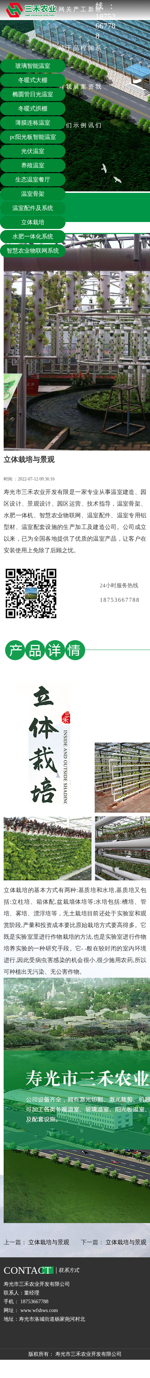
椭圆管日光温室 (32, 94)
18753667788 (123, 600)
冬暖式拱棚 (32, 108)
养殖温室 (32, 165)
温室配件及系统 (32, 208)
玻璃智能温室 (32, 66)
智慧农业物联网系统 (33, 251)
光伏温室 (32, 151)
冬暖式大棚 (32, 80)
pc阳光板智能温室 (33, 137)
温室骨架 (32, 194)
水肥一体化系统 (32, 236)
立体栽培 (32, 222)
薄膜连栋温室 (32, 123)
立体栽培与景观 (48, 1242)
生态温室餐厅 (32, 179)
